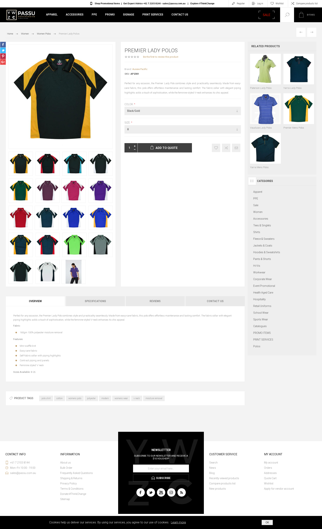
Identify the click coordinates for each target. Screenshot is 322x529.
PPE (94, 14)
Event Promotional (264, 285)
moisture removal (154, 398)
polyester (91, 398)
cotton (59, 398)
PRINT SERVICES (263, 339)
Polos (256, 346)
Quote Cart (270, 478)
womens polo (74, 398)
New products (217, 488)
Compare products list (307, 3)
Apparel (52, 14)
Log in (260, 3)
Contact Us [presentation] (215, 301)
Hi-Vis (256, 265)
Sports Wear (260, 319)
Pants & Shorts (262, 259)
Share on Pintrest (3, 56)
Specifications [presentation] (95, 301)
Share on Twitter (3, 50)
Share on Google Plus (3, 62)
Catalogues (260, 326)
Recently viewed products (224, 478)
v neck (137, 398)
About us (65, 462)
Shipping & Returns (71, 478)
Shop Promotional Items (107, 3)
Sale (255, 205)
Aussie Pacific (139, 69)
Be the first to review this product (160, 56)
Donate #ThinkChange (73, 493)
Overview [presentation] (35, 301)
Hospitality (259, 299)
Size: (127, 122)
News (212, 467)
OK (267, 522)
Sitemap (65, 499)
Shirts (256, 232)
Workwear (259, 272)
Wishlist (268, 483)
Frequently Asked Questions (76, 473)
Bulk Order (66, 467)
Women (258, 211)
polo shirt (46, 398)
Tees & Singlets (262, 225)
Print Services (152, 14)
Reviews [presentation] (155, 301)
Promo (110, 14)
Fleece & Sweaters (263, 238)
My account (271, 462)
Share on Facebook (3, 44)
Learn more (178, 522)
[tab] (35, 301)
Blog (212, 473)
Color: (129, 104)
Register (241, 3)
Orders (268, 467)
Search (213, 462)
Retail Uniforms (262, 306)
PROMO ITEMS (262, 332)
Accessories (74, 14)
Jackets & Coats (262, 245)
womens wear (121, 398)
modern (105, 398)
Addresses (270, 473)
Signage (128, 14)
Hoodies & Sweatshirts (266, 252)
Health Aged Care (263, 292)
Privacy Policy (68, 483)
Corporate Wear (262, 279)
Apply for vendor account (279, 488)
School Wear (261, 312)
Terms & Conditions (71, 488)
